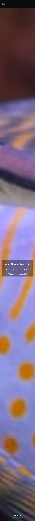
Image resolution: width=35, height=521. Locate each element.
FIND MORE (17, 515)
